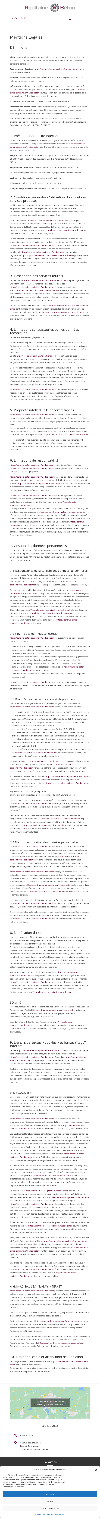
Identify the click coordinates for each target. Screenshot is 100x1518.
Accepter (50, 1494)
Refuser (50, 1501)
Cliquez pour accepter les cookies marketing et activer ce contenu (50, 1403)
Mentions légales (57, 1514)
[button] (96, 1469)
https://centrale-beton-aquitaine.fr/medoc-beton (57, 69)
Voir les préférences (50, 1508)
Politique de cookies (42, 1514)
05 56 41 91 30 (19, 18)
